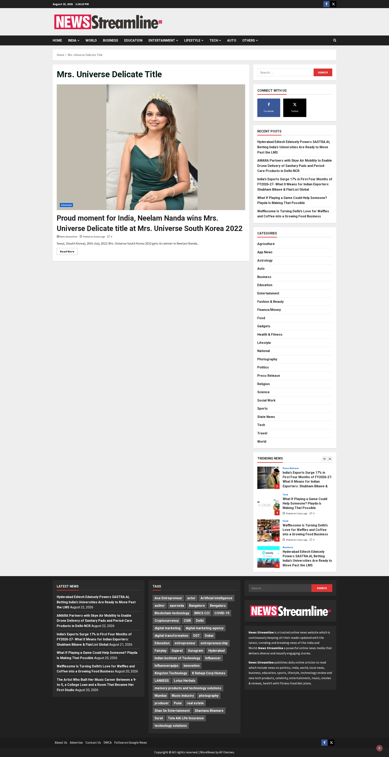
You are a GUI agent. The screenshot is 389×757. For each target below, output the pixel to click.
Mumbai (161, 696)
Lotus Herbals (184, 681)
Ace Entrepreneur (168, 598)
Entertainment (162, 40)
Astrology (265, 260)
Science (263, 392)
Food (261, 318)
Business (110, 40)
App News (265, 252)
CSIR (187, 621)
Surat (159, 718)
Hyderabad (216, 651)
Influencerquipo (166, 666)
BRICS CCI (201, 613)
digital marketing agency (204, 628)
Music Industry (183, 696)
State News (266, 417)
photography (208, 696)
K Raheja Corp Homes (208, 673)
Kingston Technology (171, 673)
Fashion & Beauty (270, 302)
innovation (192, 666)
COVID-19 (222, 613)
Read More (69, 252)
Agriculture (266, 244)
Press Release (268, 376)
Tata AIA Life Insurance (186, 718)
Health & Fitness (269, 334)
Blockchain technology (172, 613)
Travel (262, 433)
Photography (267, 359)
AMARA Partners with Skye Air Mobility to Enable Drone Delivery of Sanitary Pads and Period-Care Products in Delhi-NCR (294, 166)
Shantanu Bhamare (209, 711)
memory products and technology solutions (188, 688)
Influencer (213, 658)
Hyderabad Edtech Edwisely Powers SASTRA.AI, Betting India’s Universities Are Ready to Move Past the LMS (293, 147)
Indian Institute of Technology (177, 658)
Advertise (76, 742)
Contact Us (93, 742)
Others (248, 40)
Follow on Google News (130, 742)
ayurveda (177, 606)
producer (162, 703)
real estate (195, 703)
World (91, 40)
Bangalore (197, 606)
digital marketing (168, 628)
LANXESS (162, 681)
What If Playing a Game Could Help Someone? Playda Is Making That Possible (268, 504)
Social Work (266, 400)
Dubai (209, 636)
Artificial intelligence (216, 598)
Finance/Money (269, 310)
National (263, 351)
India (72, 40)
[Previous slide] (324, 458)
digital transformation (171, 636)
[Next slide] (329, 458)
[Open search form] (334, 40)
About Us (61, 742)
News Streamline (68, 236)
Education (133, 40)
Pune (178, 703)
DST (196, 636)
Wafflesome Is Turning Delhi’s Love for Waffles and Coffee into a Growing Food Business (268, 530)
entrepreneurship (214, 643)
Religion (263, 384)
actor (191, 598)
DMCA (108, 742)
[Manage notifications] (379, 748)
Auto (231, 40)
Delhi (200, 621)
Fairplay (161, 651)
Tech (213, 40)
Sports (262, 408)
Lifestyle (192, 40)
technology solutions (171, 726)
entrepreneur (185, 643)
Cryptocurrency (167, 621)
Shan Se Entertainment (172, 711)
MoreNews (207, 752)
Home (57, 40)
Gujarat (177, 651)
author (160, 606)
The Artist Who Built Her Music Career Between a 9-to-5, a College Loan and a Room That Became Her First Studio (96, 685)
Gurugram (195, 651)
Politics (263, 367)
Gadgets (263, 326)
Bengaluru (217, 606)
